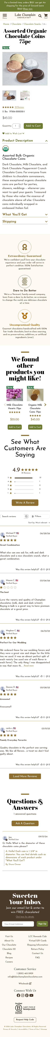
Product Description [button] (17, 140)
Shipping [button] (9, 221)
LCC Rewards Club (37, 936)
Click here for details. (25, 917)
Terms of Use (34, 1029)
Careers (9, 962)
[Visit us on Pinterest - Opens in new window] (27, 995)
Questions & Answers (25, 804)
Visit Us (9, 936)
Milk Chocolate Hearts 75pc (15, 407)
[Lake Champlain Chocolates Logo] (25, 16)
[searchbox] (12, 516)
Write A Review (25, 503)
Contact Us (37, 953)
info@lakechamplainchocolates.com (25, 977)
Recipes (9, 958)
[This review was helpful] (42, 570)
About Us (9, 941)
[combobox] (39, 523)
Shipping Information (37, 945)
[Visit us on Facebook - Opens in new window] (18, 995)
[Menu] (5, 15)
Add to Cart (15, 427)
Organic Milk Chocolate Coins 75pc (35, 408)
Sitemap (44, 1029)
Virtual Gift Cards (37, 941)
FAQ (37, 958)
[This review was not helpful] (47, 570)
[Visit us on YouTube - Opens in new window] (31, 995)
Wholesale (24, 984)
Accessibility (23, 1029)
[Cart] (45, 15)
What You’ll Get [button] (14, 214)
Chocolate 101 (9, 949)
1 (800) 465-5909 (25, 973)
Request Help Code (25, 1020)
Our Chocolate (9, 945)
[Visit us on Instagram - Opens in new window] (23, 995)
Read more (29, 666)
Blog (9, 953)
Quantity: (7, 126)
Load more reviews (25, 776)
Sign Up (42, 924)
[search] (39, 16)
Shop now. (28, 9)
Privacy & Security (10, 1029)
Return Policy (37, 949)
